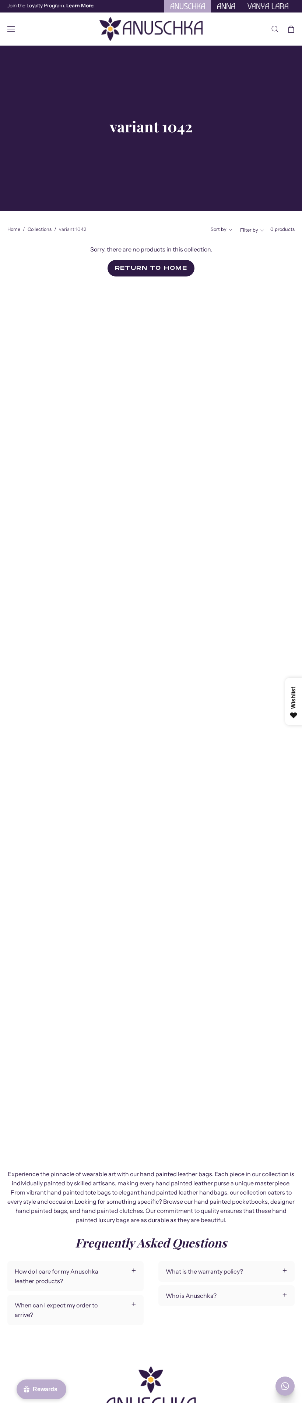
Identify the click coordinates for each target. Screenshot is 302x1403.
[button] (274, 29)
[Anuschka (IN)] (151, 29)
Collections (40, 229)
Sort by (218, 229)
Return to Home (151, 268)
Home (13, 229)
